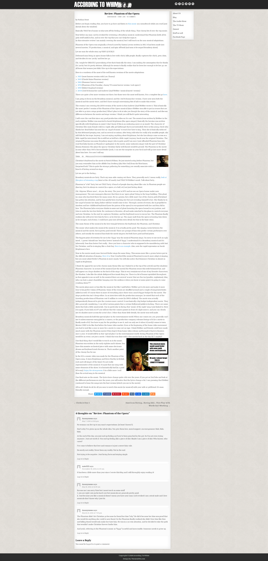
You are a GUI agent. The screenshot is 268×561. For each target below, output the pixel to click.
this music (132, 24)
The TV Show (178, 25)
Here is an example (123, 246)
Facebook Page (179, 37)
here (165, 95)
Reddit (126, 394)
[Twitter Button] (176, 4)
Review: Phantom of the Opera (121, 13)
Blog (175, 17)
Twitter (99, 394)
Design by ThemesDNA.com (134, 559)
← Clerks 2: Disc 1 (82, 403)
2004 (80, 91)
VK (133, 394)
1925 (79, 77)
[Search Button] (193, 4)
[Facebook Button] (179, 4)
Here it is (106, 256)
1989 (80, 88)
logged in (90, 544)
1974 (79, 85)
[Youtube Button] (183, 4)
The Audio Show (179, 21)
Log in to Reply (83, 459)
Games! (176, 29)
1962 (80, 82)
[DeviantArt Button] (186, 4)
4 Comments (132, 16)
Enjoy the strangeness (93, 370)
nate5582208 (112, 16)
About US (177, 13)
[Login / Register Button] (189, 4)
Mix (154, 394)
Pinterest (117, 394)
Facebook (107, 394)
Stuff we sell (178, 33)
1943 (79, 79)
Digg (139, 394)
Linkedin (146, 394)
